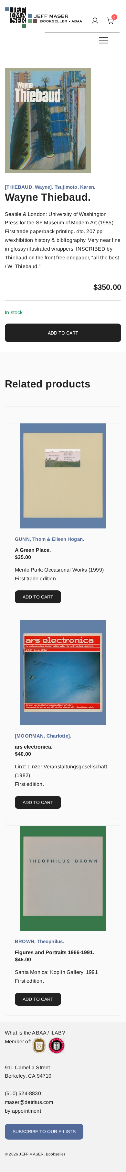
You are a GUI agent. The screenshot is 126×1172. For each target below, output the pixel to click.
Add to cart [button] (38, 596)
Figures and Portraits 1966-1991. (54, 952)
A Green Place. (33, 550)
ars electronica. (33, 747)
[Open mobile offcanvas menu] (103, 40)
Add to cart (63, 333)
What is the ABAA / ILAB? (35, 1033)
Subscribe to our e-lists (44, 1131)
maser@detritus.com (29, 1102)
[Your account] (95, 21)
